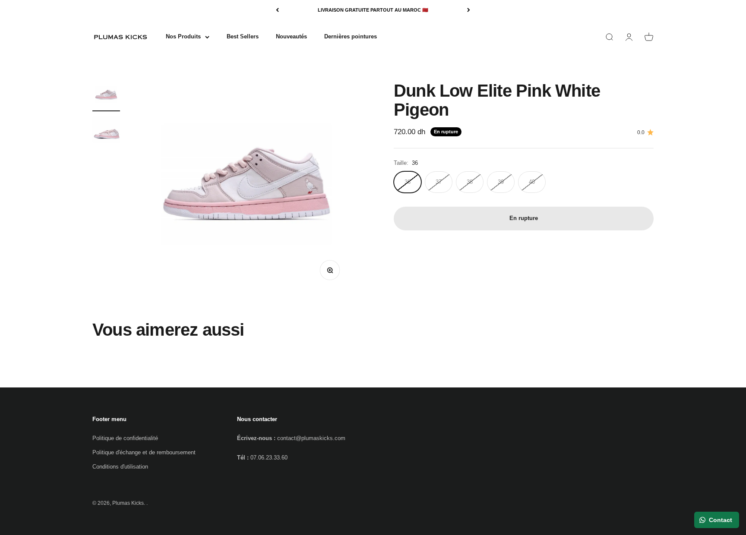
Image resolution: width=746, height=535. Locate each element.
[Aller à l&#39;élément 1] (106, 96)
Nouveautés (291, 36)
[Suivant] (468, 10)
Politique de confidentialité (125, 438)
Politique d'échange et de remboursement (144, 452)
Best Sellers (243, 36)
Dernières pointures (350, 36)
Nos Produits (183, 36)
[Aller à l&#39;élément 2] (106, 131)
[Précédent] (277, 10)
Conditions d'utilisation (120, 466)
